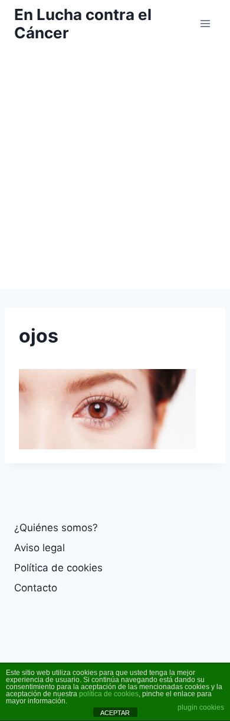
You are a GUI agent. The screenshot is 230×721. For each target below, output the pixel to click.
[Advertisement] (115, 168)
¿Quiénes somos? (56, 528)
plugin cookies (201, 707)
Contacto (35, 588)
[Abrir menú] (205, 23)
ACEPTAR (115, 712)
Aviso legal (39, 548)
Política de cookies (58, 568)
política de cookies (109, 694)
